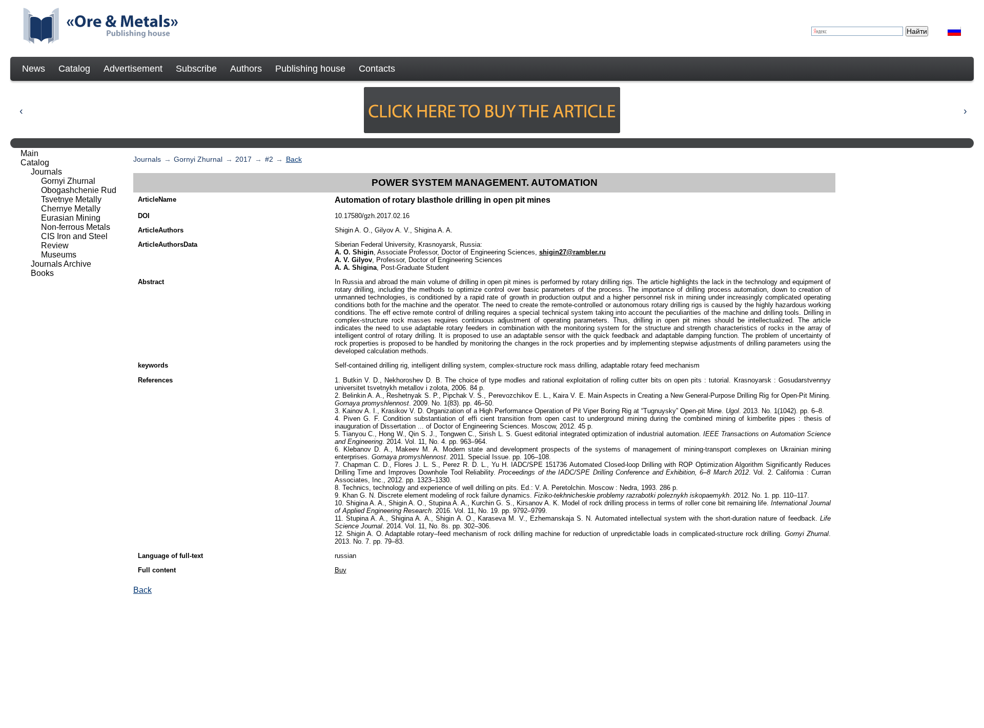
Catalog (74, 68)
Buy (340, 570)
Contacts (377, 68)
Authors (246, 68)
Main (29, 153)
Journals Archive (61, 264)
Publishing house (310, 68)
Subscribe (196, 68)
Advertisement (133, 68)
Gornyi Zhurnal (198, 159)
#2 (269, 159)
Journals (147, 159)
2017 (243, 159)
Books (42, 273)
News (33, 68)
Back (294, 159)
